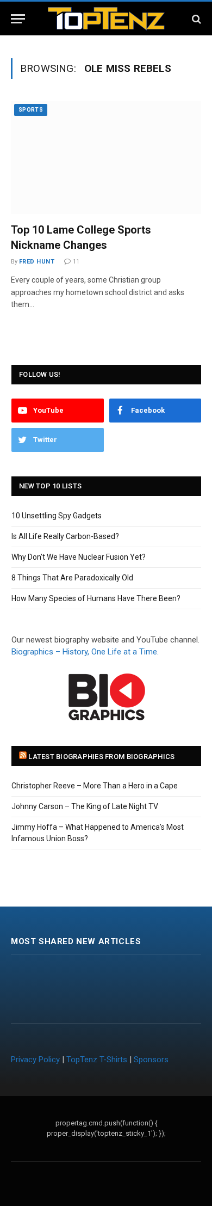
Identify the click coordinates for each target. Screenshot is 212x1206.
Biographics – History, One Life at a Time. (85, 652)
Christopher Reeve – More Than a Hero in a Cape (94, 785)
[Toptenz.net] (106, 19)
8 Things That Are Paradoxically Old (72, 577)
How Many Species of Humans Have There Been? (95, 598)
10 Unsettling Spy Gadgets (56, 515)
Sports (30, 110)
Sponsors (151, 1059)
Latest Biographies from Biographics (101, 756)
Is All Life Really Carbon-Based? (65, 536)
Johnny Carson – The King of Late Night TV (84, 806)
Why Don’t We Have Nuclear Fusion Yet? (78, 557)
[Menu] (18, 19)
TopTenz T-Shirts (96, 1059)
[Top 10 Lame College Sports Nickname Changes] (106, 157)
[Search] (195, 19)
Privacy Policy (35, 1059)
